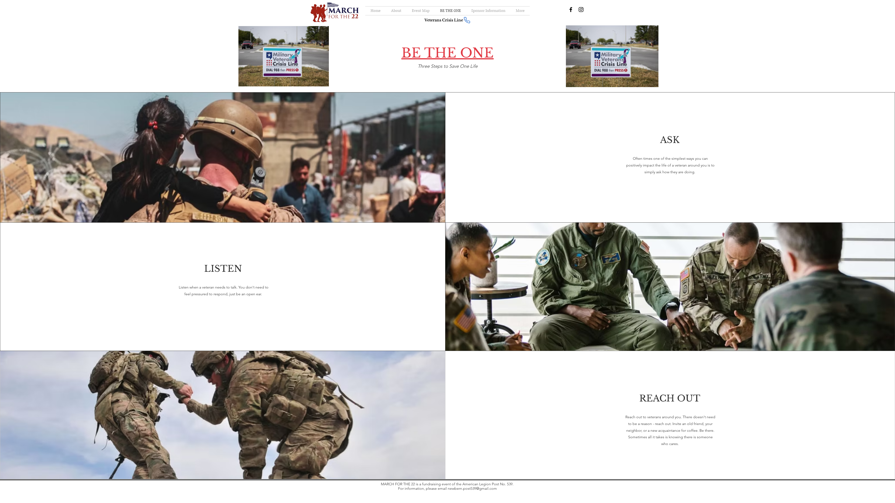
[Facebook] (571, 9)
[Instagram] (581, 9)
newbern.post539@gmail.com (472, 488)
